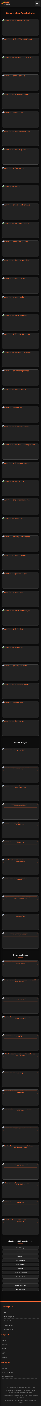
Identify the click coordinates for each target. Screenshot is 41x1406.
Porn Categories (9, 1316)
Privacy (4, 1344)
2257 (3, 1353)
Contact (4, 1357)
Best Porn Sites (8, 1329)
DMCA (4, 1349)
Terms (4, 1340)
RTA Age (4, 1368)
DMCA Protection (7, 1377)
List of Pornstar (8, 1325)
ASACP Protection (7, 1372)
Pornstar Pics (8, 1321)
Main (5, 1312)
